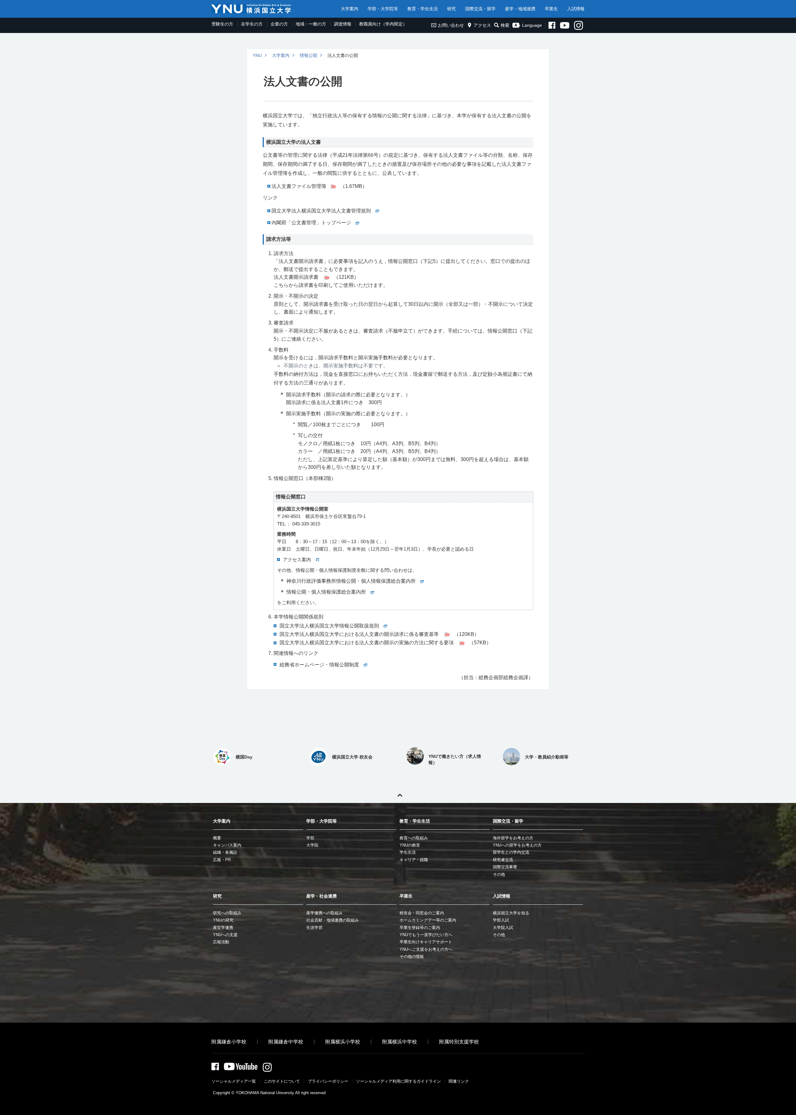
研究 (451, 8)
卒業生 (551, 8)
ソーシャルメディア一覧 (233, 1081)
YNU (257, 55)
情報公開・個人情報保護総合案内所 (326, 592)
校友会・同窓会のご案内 (422, 913)
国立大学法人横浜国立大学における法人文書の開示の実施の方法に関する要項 (367, 642)
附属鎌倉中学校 (285, 1041)
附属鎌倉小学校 (228, 1041)
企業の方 (279, 23)
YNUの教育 (410, 845)
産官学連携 (223, 927)
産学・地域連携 (520, 8)
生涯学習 (314, 927)
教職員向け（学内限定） (383, 23)
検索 (505, 25)
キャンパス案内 (227, 845)
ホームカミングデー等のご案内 (428, 920)
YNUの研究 (223, 920)
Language (532, 25)
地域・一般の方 (311, 23)
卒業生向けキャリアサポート (426, 942)
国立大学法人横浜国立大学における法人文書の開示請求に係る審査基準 (360, 634)
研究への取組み (227, 913)
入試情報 (576, 8)
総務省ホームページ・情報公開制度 (319, 664)
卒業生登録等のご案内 (420, 927)
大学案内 (349, 8)
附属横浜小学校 (342, 1041)
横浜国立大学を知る (511, 913)
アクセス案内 (297, 559)
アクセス (482, 25)
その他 (499, 874)
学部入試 (501, 920)
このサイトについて (282, 1081)
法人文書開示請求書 (297, 277)
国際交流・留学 (480, 8)
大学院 (312, 845)
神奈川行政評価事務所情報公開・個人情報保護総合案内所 (351, 581)
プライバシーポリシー (328, 1081)
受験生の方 (222, 23)
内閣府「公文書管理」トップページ (311, 222)
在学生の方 (252, 23)
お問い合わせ (451, 25)
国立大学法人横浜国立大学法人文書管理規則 (321, 210)
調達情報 (342, 23)
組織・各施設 (225, 852)
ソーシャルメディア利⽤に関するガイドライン (398, 1081)
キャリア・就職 (414, 859)
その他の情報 (412, 956)
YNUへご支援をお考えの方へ (426, 949)
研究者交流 (503, 859)
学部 (310, 838)
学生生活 (408, 852)
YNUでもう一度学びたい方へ (426, 934)
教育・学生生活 (422, 8)
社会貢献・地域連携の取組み (332, 920)
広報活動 (221, 942)
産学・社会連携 (321, 895)
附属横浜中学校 (399, 1041)
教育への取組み (414, 838)
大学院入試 (503, 927)
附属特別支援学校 (459, 1041)
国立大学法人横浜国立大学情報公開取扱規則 (329, 625)
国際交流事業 (505, 867)
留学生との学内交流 (511, 852)
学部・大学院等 (383, 8)
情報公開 (308, 55)
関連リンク (459, 1081)
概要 (217, 838)
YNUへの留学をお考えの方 (517, 845)
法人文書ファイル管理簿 (298, 186)
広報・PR (222, 859)
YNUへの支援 (225, 934)
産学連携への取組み (324, 913)
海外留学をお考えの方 (513, 838)
